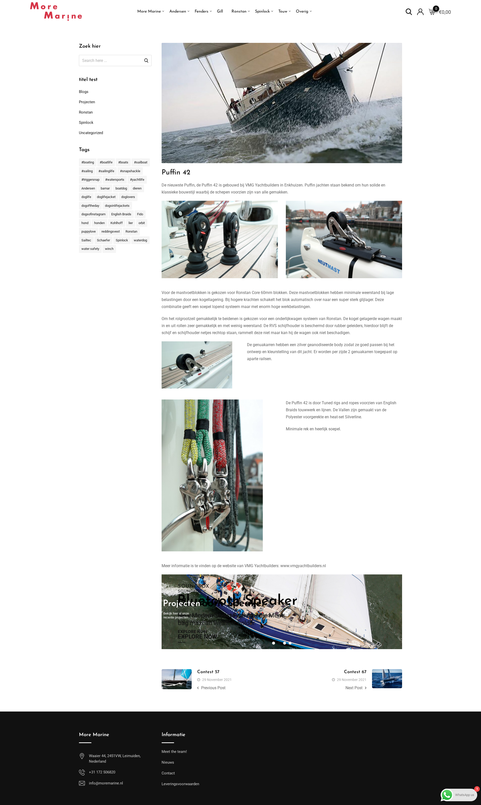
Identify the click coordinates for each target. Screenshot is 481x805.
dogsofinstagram (93, 214)
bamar (105, 188)
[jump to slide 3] (284, 643)
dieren (137, 188)
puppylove (88, 231)
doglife (86, 197)
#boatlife (106, 162)
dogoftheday (90, 206)
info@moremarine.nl (106, 783)
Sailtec (86, 240)
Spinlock (262, 12)
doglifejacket (106, 197)
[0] (432, 11)
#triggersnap (90, 179)
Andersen (177, 12)
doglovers (128, 197)
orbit (142, 223)
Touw (282, 12)
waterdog (140, 240)
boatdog (121, 188)
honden (99, 223)
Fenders (201, 12)
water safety (90, 249)
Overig (302, 12)
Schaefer (103, 240)
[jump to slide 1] (273, 643)
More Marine (149, 12)
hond (84, 223)
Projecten (87, 102)
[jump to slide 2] (279, 643)
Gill (220, 12)
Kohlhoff (116, 223)
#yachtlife (137, 179)
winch (109, 249)
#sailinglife (106, 171)
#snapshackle (130, 171)
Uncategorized (91, 133)
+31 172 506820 (102, 772)
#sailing (87, 171)
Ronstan (239, 12)
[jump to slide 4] (290, 643)
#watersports (114, 179)
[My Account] (420, 11)
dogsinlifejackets (117, 206)
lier (131, 223)
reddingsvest (110, 231)
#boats (123, 162)
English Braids (121, 214)
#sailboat (140, 162)
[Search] (409, 11)
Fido (140, 214)
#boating (87, 162)
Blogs (83, 91)
